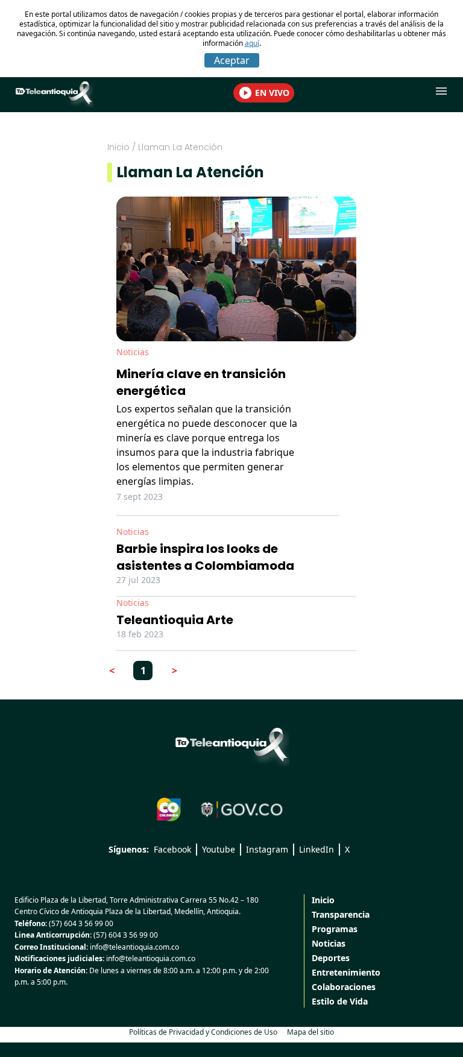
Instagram (267, 849)
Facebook (172, 849)
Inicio (118, 147)
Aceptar (232, 60)
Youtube (218, 849)
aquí (252, 43)
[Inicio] (231, 745)
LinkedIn (316, 849)
